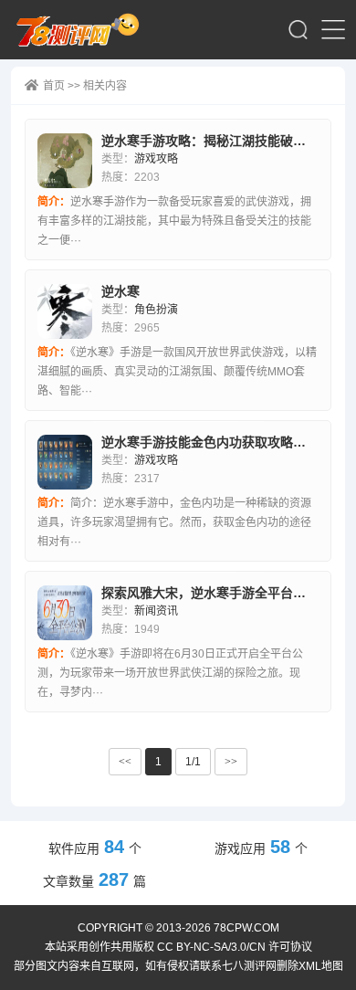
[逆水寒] (64, 311)
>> (231, 761)
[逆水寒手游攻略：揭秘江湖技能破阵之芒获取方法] (64, 160)
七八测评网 (83, 29)
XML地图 (320, 966)
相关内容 (105, 85)
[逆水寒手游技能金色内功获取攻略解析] (64, 462)
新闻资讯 (156, 611)
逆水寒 (120, 291)
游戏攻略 (156, 159)
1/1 (193, 761)
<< (125, 761)
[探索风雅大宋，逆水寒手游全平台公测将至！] (64, 612)
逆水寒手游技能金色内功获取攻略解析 (210, 442)
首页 (54, 85)
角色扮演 (156, 309)
